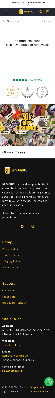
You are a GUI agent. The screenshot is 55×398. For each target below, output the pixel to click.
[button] (6, 11)
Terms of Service (11, 255)
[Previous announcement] (5, 4)
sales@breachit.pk (13, 370)
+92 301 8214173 (12, 345)
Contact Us (8, 290)
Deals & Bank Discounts (15, 302)
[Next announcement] (49, 4)
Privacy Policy (10, 249)
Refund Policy (10, 267)
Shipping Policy (11, 261)
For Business (9, 296)
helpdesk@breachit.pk (15, 355)
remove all (41, 44)
